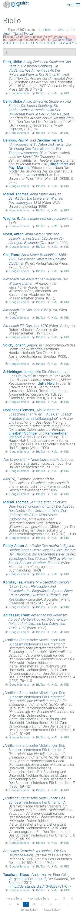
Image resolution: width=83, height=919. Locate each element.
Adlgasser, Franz (16, 615)
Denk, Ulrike (12, 62)
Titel (16, 33)
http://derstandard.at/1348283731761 (39, 886)
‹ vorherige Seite (38, 898)
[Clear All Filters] (64, 40)
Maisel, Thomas (16, 194)
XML (61, 29)
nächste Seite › (28, 909)
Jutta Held (46, 383)
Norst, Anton (13, 234)
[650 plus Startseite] (41, 5)
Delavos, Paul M (16, 140)
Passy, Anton (13, 545)
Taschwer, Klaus (16, 874)
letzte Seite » (52, 909)
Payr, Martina (19, 167)
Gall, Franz (11, 255)
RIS (73, 29)
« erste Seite (14, 898)
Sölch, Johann (14, 345)
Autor (7, 33)
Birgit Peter (59, 164)
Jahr (32, 33)
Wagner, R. (11, 218)
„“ (40, 148)
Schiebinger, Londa (18, 372)
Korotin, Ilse (12, 582)
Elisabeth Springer (23, 433)
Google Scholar (19, 93)
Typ (26, 33)
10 (50, 904)
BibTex (47, 29)
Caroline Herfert (49, 140)
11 (60, 904)
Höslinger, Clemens (18, 410)
